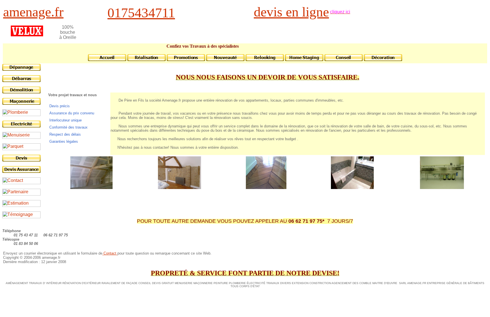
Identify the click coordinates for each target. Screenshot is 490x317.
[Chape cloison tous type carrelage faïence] (21, 103)
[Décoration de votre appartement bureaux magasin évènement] (383, 59)
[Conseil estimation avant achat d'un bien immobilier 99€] (21, 205)
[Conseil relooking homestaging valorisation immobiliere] (265, 59)
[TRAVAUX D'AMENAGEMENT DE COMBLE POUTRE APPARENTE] (91, 187)
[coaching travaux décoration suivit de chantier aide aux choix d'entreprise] (225, 59)
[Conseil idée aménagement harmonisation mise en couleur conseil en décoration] (343, 59)
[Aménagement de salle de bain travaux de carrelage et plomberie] (352, 187)
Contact (109, 253)
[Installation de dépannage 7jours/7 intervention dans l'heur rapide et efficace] (442, 187)
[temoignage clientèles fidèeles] (21, 216)
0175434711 (141, 12)
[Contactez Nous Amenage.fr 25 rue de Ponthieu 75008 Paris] (21, 182)
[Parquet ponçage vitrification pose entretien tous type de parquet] (21, 148)
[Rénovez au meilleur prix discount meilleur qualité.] (186, 59)
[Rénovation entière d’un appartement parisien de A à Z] (179, 187)
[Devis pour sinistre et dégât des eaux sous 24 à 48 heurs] (21, 171)
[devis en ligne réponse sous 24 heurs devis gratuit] (21, 160)
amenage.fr (33, 11)
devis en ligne (291, 11)
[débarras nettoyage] (21, 80)
